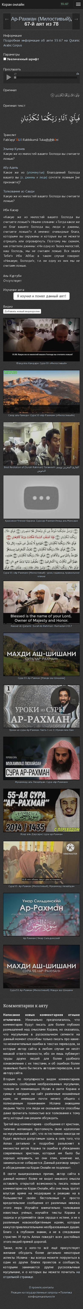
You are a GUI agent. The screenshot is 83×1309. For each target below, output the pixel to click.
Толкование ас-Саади (18, 191)
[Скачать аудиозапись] (77, 74)
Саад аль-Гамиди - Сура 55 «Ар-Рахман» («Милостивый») (41, 415)
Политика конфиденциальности (50, 1294)
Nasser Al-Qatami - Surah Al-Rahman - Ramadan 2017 (41, 626)
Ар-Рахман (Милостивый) (41, 19)
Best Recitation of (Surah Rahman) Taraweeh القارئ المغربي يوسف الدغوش (41, 468)
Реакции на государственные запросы (34, 1292)
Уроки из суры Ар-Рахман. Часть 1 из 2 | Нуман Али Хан (41, 730)
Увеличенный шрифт (22, 59)
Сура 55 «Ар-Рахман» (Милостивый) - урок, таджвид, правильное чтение (41, 573)
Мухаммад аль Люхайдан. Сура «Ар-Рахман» (41, 782)
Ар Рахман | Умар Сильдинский (41, 938)
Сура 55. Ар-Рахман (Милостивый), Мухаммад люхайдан (41, 886)
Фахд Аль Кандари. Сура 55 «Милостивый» (41, 363)
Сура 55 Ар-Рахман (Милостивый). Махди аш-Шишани (41, 990)
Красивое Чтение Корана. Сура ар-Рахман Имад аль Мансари (41, 520)
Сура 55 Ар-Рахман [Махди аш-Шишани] (41, 678)
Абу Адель (10, 167)
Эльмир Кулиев (14, 149)
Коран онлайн (13, 4)
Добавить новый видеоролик (22, 311)
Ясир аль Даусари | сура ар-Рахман (41, 834)
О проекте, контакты (41, 1287)
